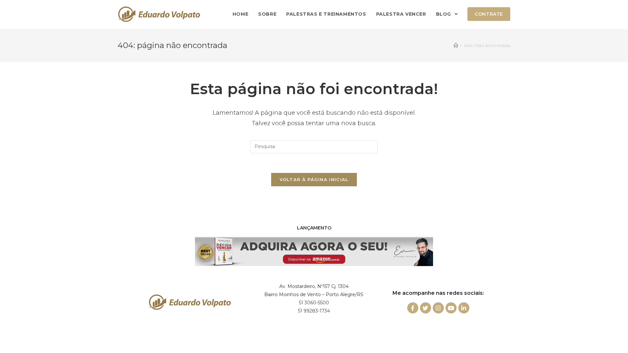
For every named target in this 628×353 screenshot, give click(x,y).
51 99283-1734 (314, 311)
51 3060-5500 (314, 303)
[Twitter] (425, 307)
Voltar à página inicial (314, 179)
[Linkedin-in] (463, 307)
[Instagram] (438, 307)
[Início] (456, 45)
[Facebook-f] (412, 307)
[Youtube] (451, 307)
